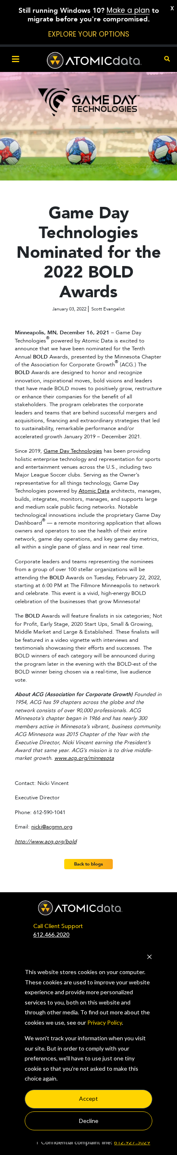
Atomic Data (94, 491)
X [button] (172, 8)
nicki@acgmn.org (51, 827)
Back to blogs (88, 864)
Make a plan (128, 10)
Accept (88, 1098)
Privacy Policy (104, 1022)
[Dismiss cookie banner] (149, 956)
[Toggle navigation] (16, 59)
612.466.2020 (51, 935)
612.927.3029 (132, 1142)
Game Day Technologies (73, 451)
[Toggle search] (167, 59)
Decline (88, 1120)
